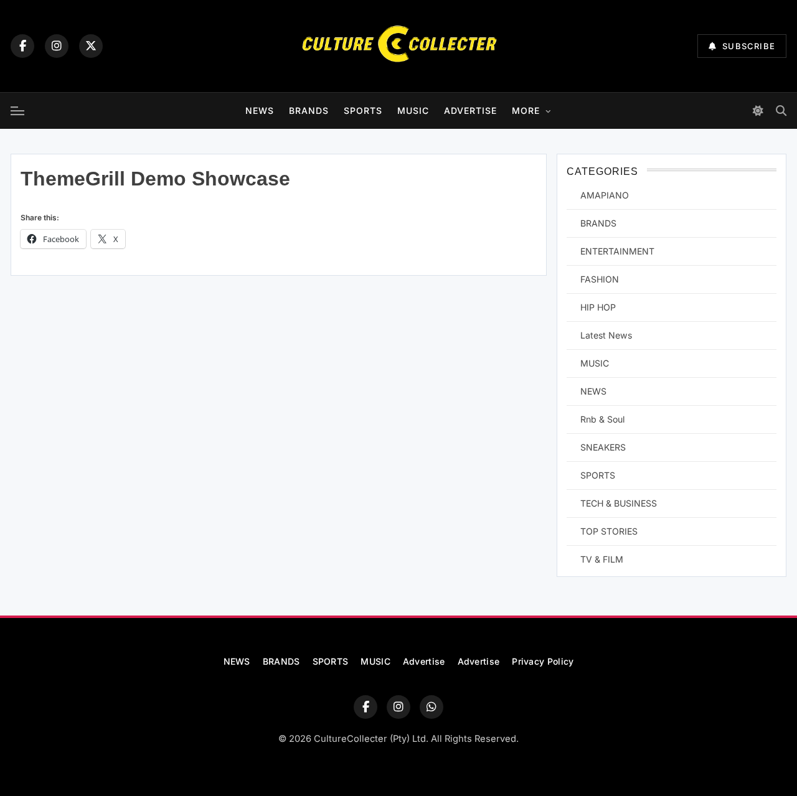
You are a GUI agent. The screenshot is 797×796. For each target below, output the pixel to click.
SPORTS (363, 110)
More (526, 110)
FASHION (599, 279)
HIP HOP (598, 307)
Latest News (606, 335)
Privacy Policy (542, 661)
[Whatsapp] (431, 707)
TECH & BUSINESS (618, 503)
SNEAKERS (603, 447)
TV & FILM (601, 559)
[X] (91, 46)
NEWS (259, 110)
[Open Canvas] (17, 110)
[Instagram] (56, 46)
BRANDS (309, 110)
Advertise (470, 110)
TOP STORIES (609, 531)
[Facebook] (22, 46)
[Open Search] (781, 110)
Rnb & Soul (602, 419)
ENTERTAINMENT (617, 251)
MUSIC (413, 110)
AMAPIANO (604, 195)
